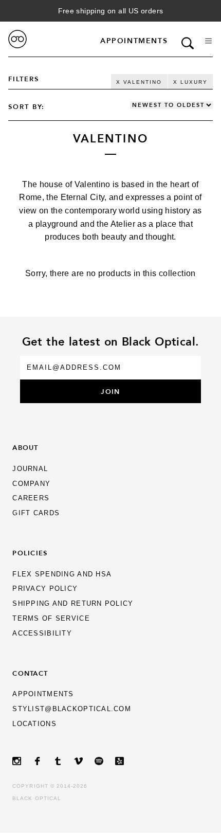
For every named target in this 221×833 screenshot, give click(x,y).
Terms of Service (50, 618)
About (25, 447)
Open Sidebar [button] (208, 41)
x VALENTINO (139, 82)
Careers (30, 498)
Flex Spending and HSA (62, 574)
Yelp (125, 761)
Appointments (134, 40)
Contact (30, 673)
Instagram (22, 761)
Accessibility (42, 633)
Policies (29, 553)
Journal (30, 469)
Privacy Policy (45, 588)
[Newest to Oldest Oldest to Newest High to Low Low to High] (171, 105)
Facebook (43, 761)
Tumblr (63, 761)
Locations (34, 724)
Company (31, 483)
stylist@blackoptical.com (71, 709)
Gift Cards (36, 513)
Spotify (105, 761)
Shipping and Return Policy (72, 603)
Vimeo (84, 761)
